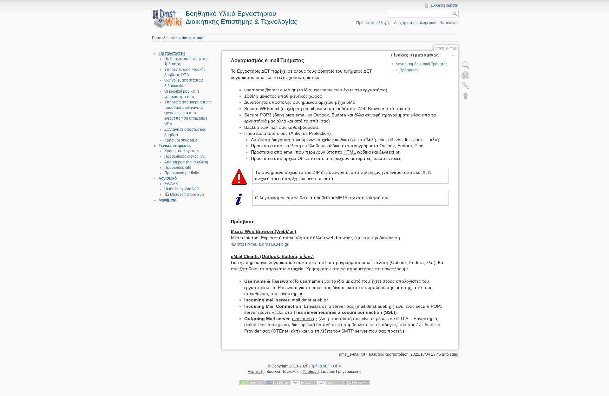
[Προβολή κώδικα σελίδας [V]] (466, 65)
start (174, 38)
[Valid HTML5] (304, 382)
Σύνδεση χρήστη (444, 5)
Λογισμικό (168, 178)
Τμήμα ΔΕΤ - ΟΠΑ (326, 366)
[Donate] (252, 382)
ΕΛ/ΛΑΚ (171, 184)
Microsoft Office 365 (187, 194)
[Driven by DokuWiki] (357, 382)
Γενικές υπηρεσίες (175, 145)
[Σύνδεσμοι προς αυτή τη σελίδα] (466, 85)
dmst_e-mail (193, 38)
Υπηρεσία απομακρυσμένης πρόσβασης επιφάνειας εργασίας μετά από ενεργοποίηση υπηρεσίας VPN (188, 113)
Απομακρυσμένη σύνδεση (186, 162)
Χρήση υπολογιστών (181, 151)
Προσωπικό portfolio (181, 173)
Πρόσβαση (408, 70)
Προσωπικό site (177, 167)
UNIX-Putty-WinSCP (181, 189)
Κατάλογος (449, 23)
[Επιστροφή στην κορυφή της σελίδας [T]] (466, 95)
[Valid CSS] (331, 382)
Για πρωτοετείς (172, 53)
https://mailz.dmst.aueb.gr (262, 244)
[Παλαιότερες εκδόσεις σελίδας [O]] (466, 75)
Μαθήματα (167, 200)
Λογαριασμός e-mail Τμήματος (422, 64)
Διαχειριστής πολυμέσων (415, 23)
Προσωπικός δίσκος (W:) (185, 156)
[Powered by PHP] (278, 382)
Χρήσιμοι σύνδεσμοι (181, 140)
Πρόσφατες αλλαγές (373, 23)
